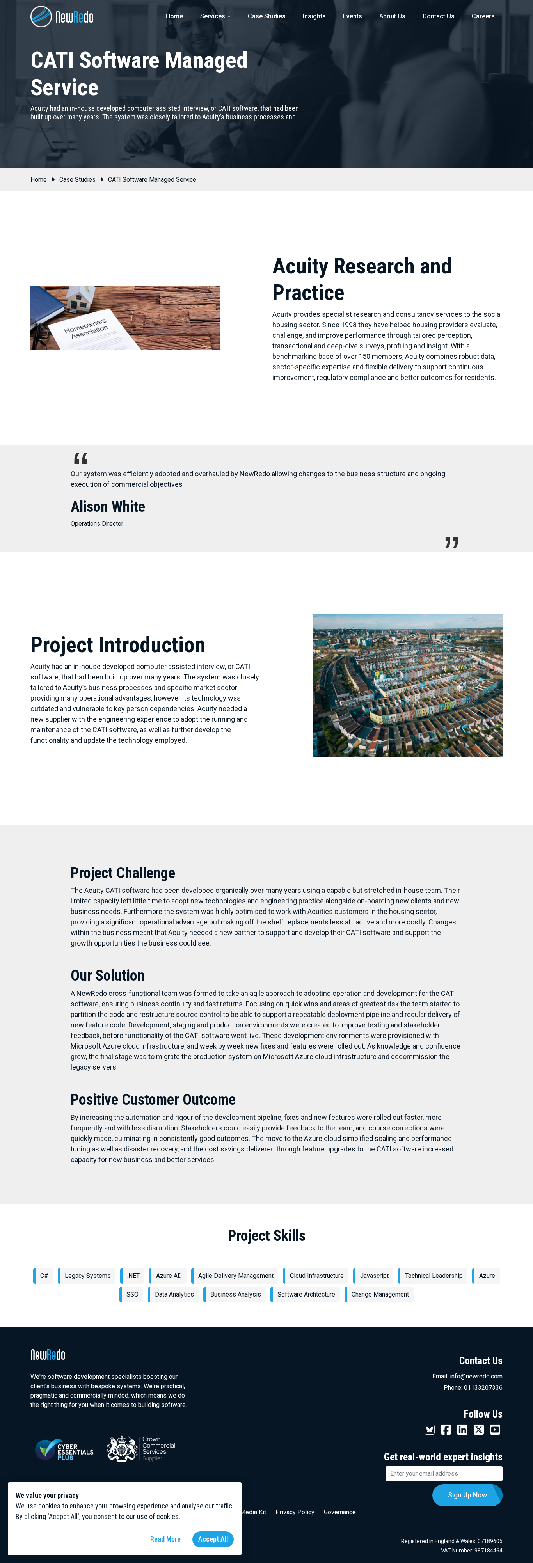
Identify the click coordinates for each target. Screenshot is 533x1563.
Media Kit (253, 1512)
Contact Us (439, 16)
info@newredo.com (476, 1376)
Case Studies (267, 16)
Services (212, 16)
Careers (483, 16)
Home (174, 16)
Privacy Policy (294, 1512)
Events (352, 16)
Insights (314, 16)
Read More (165, 1539)
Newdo (73, 16)
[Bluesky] (429, 1429)
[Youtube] (495, 1429)
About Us (392, 16)
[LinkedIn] (462, 1429)
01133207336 (483, 1387)
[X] (478, 1429)
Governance (340, 1512)
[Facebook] (446, 1429)
